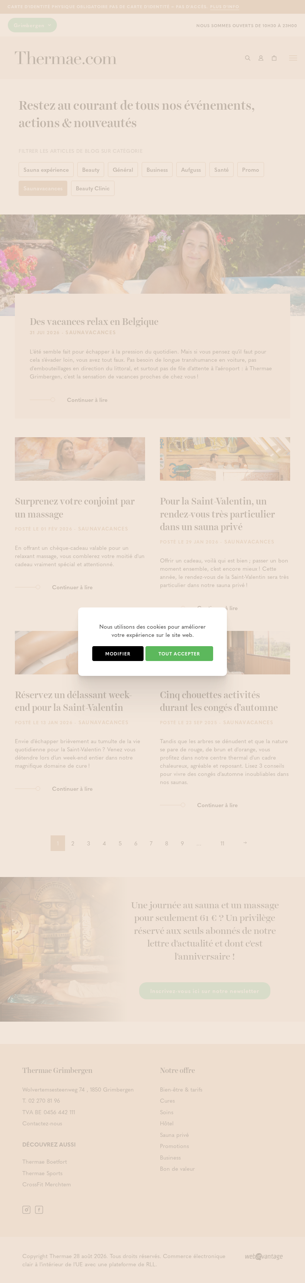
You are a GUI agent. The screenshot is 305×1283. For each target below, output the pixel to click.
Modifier (118, 653)
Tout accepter (179, 653)
